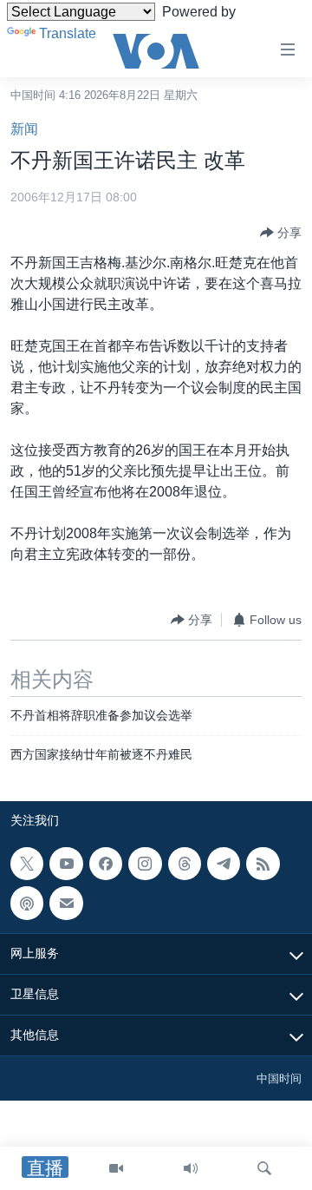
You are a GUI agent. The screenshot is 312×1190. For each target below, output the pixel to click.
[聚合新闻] (262, 863)
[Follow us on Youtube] (65, 863)
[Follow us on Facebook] (105, 863)
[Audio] (191, 1168)
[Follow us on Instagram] (144, 863)
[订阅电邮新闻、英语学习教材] (65, 902)
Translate (67, 33)
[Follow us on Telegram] (223, 863)
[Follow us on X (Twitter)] (26, 863)
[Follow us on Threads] (184, 863)
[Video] (116, 1168)
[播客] (26, 902)
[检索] (264, 1168)
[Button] (281, 232)
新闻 (24, 129)
